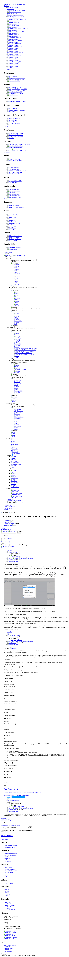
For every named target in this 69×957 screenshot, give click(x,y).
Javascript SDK (16, 123)
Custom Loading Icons (7, 541)
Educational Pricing (16, 147)
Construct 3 (23, 260)
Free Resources (18, 135)
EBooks (14, 217)
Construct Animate (24, 287)
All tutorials (14, 95)
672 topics (13, 806)
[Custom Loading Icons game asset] (1, 540)
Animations (16, 215)
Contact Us (10, 499)
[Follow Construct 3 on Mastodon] (14, 197)
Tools (12, 229)
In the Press (7, 894)
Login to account (16, 500)
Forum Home (16, 159)
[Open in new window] (29, 606)
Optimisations (19, 93)
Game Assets (7, 902)
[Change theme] (15, 502)
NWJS (16, 120)
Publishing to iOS (17, 92)
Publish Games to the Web (29, 350)
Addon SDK (16, 81)
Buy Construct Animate (17, 207)
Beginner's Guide (16, 87)
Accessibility (7, 949)
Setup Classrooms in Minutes (22, 144)
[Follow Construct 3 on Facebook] (13, 195)
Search (6, 509)
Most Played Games (20, 170)
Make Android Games (28, 351)
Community (7, 152)
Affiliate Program (8, 883)
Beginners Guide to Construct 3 (30, 348)
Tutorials (13, 111)
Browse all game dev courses (19, 101)
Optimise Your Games (28, 354)
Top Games (16, 167)
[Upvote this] (12, 558)
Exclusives (14, 240)
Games (14, 220)
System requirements (19, 78)
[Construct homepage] (14, 4)
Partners (6, 873)
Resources (7, 69)
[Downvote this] (26, 558)
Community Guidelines (10, 910)
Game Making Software (10, 845)
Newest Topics (18, 160)
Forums (9, 455)
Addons (14, 214)
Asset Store (10, 438)
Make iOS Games (27, 353)
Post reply (3, 528)
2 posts (18, 556)
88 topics (13, 640)
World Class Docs (18, 146)
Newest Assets (18, 236)
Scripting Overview (18, 79)
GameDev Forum (8, 903)
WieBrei (14, 648)
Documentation (8, 858)
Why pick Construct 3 (18, 133)
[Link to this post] (11, 559)
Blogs (9, 488)
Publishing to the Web (21, 89)
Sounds (17, 223)
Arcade (9, 469)
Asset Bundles (17, 247)
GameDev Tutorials (9, 905)
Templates (15, 225)
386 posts (19, 640)
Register (6, 252)
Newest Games (15, 169)
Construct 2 (18, 376)
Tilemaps (13, 228)
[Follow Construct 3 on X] (11, 192)
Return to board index (14, 825)
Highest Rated (17, 239)
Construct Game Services (27, 308)
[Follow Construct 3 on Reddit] (13, 189)
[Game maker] (14, 255)
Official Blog (18, 181)
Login (10, 252)
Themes (14, 226)
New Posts (14, 182)
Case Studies (7, 861)
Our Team (6, 891)
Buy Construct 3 (15, 205)
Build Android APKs (19, 90)
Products (6, 6)
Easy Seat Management (10, 869)
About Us (6, 889)
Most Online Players (17, 172)
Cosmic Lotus (4, 548)
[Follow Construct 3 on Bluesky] (13, 194)
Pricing (6, 856)
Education (6, 126)
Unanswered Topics (9, 506)
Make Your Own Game (10, 855)
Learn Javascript (8, 872)
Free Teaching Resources (10, 870)
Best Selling (16, 237)
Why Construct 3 (8, 867)
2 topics (13, 556)
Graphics (14, 222)
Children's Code (8, 948)
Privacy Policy (8, 946)
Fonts (12, 218)
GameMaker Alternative (10, 853)
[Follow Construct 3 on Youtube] (13, 191)
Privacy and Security (18, 136)
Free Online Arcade (9, 908)
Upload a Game (17, 173)
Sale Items (14, 249)
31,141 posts (20, 806)
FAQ (12, 138)
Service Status (8, 951)
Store (5, 198)
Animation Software (9, 847)
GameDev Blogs (8, 907)
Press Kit (6, 892)
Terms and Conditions (10, 945)
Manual (15, 76)
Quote (16, 561)
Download (17, 118)
